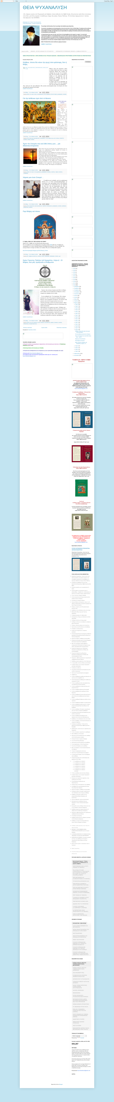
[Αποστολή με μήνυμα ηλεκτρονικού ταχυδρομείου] (42, 92)
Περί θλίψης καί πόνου (31, 211)
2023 (74, 272)
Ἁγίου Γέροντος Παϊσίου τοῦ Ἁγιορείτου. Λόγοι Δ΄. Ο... (81, 343)
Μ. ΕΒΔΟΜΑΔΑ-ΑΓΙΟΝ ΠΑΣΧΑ (80, 1006)
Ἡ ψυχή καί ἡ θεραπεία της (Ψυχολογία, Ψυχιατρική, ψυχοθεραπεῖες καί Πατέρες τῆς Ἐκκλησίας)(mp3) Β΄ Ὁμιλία (80, 655)
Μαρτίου (76, 302)
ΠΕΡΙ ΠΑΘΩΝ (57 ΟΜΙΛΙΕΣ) (80, 895)
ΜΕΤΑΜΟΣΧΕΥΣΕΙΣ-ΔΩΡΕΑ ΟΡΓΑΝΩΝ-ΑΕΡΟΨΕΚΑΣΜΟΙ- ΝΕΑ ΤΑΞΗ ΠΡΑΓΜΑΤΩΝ (80, 1000)
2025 (74, 270)
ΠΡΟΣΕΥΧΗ (25, 207)
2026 (74, 268)
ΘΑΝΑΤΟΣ (62, 138)
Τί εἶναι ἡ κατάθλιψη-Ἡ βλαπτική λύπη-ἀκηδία (80, 689)
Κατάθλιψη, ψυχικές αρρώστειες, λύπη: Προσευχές (81, 661)
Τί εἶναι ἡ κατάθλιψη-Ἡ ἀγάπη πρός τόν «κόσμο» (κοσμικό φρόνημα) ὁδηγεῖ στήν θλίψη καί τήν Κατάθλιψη (81, 706)
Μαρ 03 (77, 347)
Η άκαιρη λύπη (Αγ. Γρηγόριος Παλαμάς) (79, 738)
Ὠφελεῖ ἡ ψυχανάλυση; (75, 848)
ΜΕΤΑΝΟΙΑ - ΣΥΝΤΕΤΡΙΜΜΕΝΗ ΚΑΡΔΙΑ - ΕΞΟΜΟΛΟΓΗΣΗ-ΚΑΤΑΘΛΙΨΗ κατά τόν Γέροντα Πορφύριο (80, 831)
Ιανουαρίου (76, 355)
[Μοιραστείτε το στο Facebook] (47, 92)
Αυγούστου (76, 293)
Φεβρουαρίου (77, 353)
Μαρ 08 (77, 326)
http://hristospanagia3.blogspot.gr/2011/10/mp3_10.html (35, 250)
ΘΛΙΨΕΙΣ (64, 94)
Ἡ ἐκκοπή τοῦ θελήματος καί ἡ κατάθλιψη (79, 745)
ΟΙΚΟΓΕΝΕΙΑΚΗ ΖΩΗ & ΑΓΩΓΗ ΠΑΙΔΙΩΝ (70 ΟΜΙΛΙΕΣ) (80, 867)
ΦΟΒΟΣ (32, 139)
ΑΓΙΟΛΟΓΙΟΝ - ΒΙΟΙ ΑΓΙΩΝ (79, 923)
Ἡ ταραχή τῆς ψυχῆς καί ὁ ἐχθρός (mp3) (79, 615)
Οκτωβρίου (76, 290)
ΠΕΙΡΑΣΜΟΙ (47, 256)
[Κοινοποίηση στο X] (45, 92)
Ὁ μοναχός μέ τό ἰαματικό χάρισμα (78, 600)
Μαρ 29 (77, 304)
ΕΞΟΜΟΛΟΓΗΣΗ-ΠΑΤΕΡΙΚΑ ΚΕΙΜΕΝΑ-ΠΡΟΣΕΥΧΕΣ (80, 976)
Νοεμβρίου (76, 288)
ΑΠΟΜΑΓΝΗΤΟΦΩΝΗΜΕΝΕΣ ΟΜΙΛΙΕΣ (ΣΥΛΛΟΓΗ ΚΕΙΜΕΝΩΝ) (81, 892)
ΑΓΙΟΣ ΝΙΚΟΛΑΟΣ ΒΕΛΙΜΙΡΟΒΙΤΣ (33, 138)
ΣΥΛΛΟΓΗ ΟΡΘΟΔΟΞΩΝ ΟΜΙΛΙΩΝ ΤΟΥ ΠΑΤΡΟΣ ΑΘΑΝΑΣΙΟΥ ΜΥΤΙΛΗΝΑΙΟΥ (80, 948)
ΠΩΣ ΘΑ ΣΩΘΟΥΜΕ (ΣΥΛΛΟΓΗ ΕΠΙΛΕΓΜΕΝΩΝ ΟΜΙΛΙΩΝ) (80, 888)
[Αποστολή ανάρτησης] (40, 92)
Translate (82, 1037)
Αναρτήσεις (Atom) (32, 329)
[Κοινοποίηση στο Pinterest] (48, 92)
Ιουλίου (76, 295)
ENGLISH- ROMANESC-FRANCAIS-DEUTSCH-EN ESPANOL (79, 1010)
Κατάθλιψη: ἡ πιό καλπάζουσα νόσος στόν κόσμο (81, 610)
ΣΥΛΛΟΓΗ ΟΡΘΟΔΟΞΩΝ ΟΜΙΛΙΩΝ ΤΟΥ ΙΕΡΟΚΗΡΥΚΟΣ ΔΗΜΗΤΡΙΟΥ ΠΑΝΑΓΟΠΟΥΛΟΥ (81, 953)
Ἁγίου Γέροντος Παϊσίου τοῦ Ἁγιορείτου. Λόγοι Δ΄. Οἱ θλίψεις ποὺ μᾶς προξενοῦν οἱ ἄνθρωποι (42, 261)
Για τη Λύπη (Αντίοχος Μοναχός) (78, 740)
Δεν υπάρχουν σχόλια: (33, 92)
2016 (74, 284)
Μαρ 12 (77, 320)
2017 (74, 283)
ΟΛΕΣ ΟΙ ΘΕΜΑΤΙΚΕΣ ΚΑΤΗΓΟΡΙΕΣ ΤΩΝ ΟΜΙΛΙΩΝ (80, 914)
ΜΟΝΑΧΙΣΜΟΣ (76, 992)
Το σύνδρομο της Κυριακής (77, 815)
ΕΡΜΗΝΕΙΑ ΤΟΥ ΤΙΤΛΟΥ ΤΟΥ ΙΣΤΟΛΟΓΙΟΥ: (32, 22)
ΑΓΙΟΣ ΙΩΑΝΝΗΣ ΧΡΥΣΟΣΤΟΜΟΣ (50, 94)
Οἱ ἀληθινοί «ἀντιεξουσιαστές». (77, 628)
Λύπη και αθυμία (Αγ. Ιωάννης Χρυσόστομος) (80, 799)
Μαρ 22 (77, 309)
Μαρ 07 (77, 327)
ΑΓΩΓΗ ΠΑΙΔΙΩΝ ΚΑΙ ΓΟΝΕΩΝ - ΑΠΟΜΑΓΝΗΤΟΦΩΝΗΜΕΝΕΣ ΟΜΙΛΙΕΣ (81, 1015)
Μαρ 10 (77, 324)
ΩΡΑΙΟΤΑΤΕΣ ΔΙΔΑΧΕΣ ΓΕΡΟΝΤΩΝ (78, 1022)
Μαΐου (75, 299)
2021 (74, 275)
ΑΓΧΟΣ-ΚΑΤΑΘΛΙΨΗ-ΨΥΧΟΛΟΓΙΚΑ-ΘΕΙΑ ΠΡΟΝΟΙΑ (80, 996)
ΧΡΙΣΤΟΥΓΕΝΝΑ (77, 1025)
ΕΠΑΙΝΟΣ (56, 322)
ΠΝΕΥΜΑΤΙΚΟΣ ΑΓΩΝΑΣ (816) (80, 901)
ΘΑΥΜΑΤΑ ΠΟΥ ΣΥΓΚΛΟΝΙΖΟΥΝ (81, 979)
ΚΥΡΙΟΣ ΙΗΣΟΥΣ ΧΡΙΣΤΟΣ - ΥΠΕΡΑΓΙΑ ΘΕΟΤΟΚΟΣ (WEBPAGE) (80, 969)
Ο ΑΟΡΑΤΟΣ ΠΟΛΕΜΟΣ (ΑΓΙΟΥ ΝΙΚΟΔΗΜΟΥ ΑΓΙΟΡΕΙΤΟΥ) (81, 898)
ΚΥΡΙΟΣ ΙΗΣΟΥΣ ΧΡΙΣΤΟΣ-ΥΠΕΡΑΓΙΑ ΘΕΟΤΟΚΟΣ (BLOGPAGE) (79, 964)
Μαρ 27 (77, 306)
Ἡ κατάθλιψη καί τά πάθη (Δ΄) (79, 766)
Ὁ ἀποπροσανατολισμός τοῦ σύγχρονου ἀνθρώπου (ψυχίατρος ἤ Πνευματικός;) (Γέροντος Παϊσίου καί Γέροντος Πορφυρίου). (81, 635)
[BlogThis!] (44, 92)
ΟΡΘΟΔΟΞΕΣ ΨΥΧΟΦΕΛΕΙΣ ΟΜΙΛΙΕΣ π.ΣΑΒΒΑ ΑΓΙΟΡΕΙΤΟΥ (71, 51)
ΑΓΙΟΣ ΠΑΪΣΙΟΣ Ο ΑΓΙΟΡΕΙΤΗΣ (44, 322)
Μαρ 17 (77, 315)
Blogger (61, 1084)
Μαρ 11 (77, 322)
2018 (74, 281)
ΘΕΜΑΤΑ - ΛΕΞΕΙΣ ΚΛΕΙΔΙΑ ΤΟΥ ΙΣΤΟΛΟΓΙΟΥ (42, 51)
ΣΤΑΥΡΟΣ (30, 207)
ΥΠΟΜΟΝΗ (25, 173)
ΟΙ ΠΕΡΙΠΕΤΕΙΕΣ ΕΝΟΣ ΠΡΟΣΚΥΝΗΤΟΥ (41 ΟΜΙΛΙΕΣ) (80, 911)
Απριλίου (76, 300)
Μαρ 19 (77, 313)
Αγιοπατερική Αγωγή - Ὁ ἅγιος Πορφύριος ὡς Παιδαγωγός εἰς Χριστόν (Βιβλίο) (80, 862)
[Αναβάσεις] (45, 277)
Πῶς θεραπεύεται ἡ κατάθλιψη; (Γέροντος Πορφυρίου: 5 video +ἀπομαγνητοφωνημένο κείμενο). (80, 803)
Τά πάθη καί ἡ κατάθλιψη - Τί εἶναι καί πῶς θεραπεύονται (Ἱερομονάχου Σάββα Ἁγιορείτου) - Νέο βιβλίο (81, 725)
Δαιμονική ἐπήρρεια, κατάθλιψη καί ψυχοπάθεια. (81, 638)
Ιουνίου (76, 297)
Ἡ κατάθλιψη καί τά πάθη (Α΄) (79, 761)
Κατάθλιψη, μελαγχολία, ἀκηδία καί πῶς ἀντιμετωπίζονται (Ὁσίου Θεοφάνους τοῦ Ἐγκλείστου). (79, 796)
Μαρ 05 (77, 345)
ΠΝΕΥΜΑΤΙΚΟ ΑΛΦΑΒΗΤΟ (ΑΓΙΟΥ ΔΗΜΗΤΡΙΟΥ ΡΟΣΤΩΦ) (80, 884)
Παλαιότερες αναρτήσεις (62, 327)
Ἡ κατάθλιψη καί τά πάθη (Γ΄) (79, 764)
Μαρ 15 (77, 317)
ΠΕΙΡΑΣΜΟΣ (52, 256)
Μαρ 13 (77, 318)
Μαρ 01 (77, 351)
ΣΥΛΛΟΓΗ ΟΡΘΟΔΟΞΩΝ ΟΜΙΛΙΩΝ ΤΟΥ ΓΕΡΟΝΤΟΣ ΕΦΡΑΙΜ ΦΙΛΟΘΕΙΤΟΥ (79, 943)
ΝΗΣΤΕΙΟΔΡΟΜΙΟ (77, 933)
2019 (74, 279)
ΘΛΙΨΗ (42, 256)
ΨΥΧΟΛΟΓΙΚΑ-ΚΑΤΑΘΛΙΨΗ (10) (81, 881)
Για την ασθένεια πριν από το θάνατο (52, 138)
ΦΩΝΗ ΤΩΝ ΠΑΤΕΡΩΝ (78, 939)
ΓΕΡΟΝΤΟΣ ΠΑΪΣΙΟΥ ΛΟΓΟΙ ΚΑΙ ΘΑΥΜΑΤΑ (81, 982)
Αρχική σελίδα (25, 51)
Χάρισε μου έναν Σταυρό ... (33, 177)
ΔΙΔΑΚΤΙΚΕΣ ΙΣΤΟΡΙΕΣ (78, 1019)
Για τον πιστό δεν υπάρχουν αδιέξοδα (79, 595)
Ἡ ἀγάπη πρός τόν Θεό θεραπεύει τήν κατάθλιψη (81, 784)
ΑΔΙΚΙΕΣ (52, 322)
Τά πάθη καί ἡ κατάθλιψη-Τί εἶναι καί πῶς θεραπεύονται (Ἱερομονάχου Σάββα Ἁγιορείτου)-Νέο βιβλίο (81, 584)
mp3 (59, 256)
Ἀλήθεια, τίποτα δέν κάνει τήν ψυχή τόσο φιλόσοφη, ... (82, 332)
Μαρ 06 (77, 329)
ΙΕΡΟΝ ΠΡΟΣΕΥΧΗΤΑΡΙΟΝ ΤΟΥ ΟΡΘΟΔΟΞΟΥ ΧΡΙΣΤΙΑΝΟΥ (81, 930)
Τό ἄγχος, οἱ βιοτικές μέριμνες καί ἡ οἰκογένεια (80, 625)
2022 (74, 274)
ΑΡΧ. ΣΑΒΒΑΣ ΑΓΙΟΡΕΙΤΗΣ (32, 256)
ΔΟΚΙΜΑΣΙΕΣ (60, 94)
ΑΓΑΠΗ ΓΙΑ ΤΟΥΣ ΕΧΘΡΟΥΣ (32, 322)
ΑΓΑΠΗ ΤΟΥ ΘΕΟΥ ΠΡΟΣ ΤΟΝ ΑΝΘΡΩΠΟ (35, 94)
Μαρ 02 (77, 349)
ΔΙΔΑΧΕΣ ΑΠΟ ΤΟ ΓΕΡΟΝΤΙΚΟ (80, 903)
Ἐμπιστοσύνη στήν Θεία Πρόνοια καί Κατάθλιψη (81, 742)
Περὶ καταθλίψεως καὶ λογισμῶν (78, 733)
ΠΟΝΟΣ (29, 139)
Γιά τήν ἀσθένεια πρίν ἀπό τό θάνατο (37, 98)
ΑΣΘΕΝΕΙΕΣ (42, 138)
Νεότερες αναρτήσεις (27, 327)
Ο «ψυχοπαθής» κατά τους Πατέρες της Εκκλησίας (81, 662)
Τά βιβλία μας (74, 674)
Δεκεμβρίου (76, 286)
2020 (74, 277)
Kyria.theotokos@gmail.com (36, 353)
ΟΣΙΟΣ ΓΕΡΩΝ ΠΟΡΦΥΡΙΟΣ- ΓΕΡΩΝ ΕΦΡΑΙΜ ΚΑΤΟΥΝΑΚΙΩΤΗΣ (80, 986)
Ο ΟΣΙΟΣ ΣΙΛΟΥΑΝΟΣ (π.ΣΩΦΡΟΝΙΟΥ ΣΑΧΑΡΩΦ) (80, 907)
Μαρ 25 (77, 308)
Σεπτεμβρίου (77, 291)
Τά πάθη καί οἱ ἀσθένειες (76, 667)
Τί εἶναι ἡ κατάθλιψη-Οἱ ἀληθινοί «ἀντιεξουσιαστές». (81, 702)
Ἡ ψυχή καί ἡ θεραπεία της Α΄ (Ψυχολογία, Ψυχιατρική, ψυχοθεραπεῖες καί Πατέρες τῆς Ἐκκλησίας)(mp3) (80, 650)
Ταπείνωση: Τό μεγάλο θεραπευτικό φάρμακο (80, 672)
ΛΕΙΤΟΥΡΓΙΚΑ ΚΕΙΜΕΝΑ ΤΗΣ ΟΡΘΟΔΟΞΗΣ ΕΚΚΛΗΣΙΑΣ (80, 936)
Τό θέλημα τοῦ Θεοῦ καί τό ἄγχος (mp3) (79, 620)
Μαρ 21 (77, 311)
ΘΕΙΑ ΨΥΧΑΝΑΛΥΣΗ (45, 7)
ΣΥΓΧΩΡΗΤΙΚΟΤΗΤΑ (33, 323)
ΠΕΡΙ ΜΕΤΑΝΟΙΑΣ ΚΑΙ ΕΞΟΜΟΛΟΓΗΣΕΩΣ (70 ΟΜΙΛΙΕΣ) (81, 878)
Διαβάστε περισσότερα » (46, 44)
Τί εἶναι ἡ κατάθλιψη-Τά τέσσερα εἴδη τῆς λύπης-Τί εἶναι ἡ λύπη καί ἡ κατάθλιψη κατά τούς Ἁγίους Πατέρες (81, 696)
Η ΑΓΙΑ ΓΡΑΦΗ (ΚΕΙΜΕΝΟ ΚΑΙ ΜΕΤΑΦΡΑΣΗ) (80, 926)
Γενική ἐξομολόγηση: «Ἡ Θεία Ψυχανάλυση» (32, 23)
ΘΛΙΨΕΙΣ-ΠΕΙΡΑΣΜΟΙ (78, 990)
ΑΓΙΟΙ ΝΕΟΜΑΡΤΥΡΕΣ (78, 972)
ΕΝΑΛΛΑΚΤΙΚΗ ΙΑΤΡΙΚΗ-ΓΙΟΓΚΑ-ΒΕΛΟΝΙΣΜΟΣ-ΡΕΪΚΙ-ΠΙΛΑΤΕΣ (81, 1028)
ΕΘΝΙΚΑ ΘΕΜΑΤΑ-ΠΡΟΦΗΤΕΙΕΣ (81, 1004)
